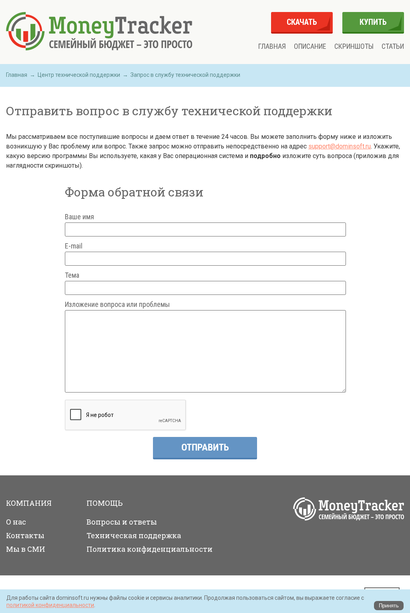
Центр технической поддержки (79, 75)
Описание (310, 46)
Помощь (104, 503)
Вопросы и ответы (121, 522)
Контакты (25, 535)
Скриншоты (354, 46)
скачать (302, 22)
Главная (272, 46)
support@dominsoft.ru (339, 146)
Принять (389, 606)
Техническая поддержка (133, 535)
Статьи (393, 46)
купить (373, 22)
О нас (16, 522)
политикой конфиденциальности (50, 605)
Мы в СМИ (25, 549)
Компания (29, 503)
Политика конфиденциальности (149, 549)
